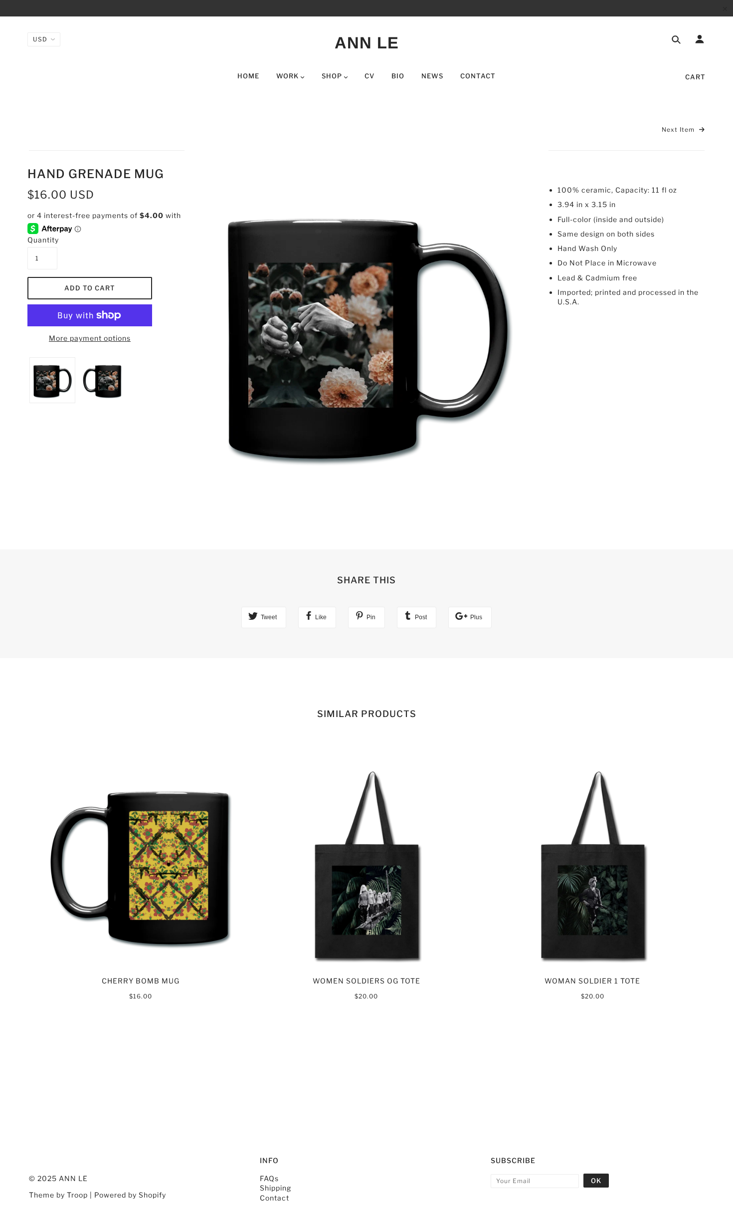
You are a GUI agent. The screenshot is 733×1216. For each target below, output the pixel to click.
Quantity (42, 240)
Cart (695, 77)
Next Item (679, 129)
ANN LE (367, 42)
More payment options (90, 338)
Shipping (275, 1188)
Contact (274, 1198)
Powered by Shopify (130, 1195)
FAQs (269, 1178)
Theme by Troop (58, 1195)
